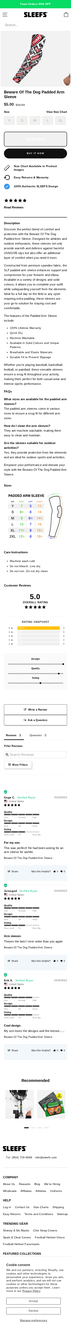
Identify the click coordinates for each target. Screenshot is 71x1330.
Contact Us (22, 1207)
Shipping (58, 1207)
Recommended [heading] (35, 1080)
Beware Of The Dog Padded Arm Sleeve (28, 858)
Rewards (24, 1184)
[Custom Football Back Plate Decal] (51, 1104)
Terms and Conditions (38, 1214)
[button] (55, 871)
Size (35, 111)
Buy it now (35, 153)
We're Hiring (52, 1184)
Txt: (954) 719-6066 (19, 1157)
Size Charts (41, 1207)
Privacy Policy (31, 1291)
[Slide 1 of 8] (20, 1104)
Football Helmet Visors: (50, 1237)
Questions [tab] (36, 735)
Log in (7, 1207)
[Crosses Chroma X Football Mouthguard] (20, 1104)
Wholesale (10, 1191)
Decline (33, 1310)
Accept (33, 1301)
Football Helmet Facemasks (21, 1244)
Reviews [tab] (11, 735)
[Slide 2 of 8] (51, 1104)
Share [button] (14, 871)
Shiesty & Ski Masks (16, 1230)
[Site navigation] (5, 14)
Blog (37, 1184)
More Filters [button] (19, 764)
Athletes (41, 1191)
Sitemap (62, 1214)
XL (60, 120)
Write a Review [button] (37, 709)
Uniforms (56, 1191)
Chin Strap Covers (45, 1230)
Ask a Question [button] (37, 720)
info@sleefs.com (46, 1157)
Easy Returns (12, 1214)
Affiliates (26, 1191)
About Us (9, 1184)
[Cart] (66, 14)
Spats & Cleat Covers (17, 1237)
